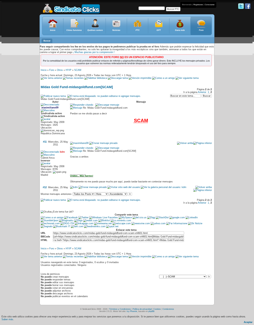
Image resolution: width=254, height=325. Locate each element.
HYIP (68, 70)
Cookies (157, 309)
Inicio (43, 70)
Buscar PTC (173, 9)
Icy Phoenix (132, 311)
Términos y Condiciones (120, 309)
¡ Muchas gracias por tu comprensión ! (94, 52)
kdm (62, 151)
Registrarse (198, 5)
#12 (45, 187)
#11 (45, 141)
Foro (51, 70)
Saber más (7, 319)
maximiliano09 (49, 107)
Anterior (202, 92)
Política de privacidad (142, 309)
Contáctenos (168, 309)
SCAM (77, 70)
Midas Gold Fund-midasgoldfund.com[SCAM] (77, 87)
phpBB (151, 311)
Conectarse (210, 5)
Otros (60, 70)
